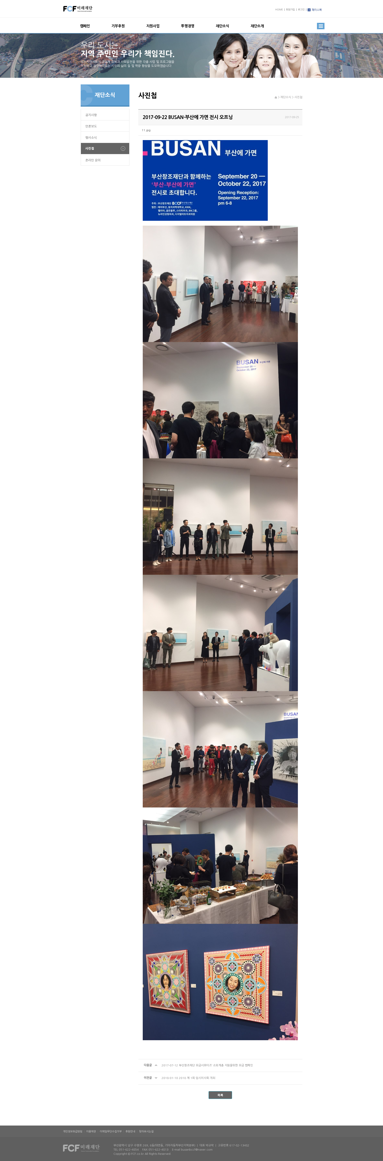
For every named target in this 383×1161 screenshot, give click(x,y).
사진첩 (89, 148)
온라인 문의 (93, 160)
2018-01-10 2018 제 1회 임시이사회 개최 (188, 1078)
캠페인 (85, 26)
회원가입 (290, 9)
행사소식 (91, 137)
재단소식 (222, 26)
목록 (220, 1095)
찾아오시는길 (146, 1131)
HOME (279, 9)
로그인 (301, 9)
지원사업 (153, 26)
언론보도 (91, 126)
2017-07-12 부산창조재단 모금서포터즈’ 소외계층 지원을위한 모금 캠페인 (207, 1065)
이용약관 (91, 1131)
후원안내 (130, 1131)
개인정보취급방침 (72, 1131)
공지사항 (91, 115)
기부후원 (118, 26)
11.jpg (146, 130)
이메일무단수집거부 (111, 1131)
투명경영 (187, 26)
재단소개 (257, 26)
